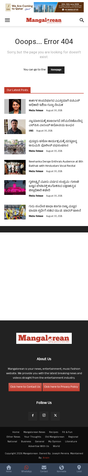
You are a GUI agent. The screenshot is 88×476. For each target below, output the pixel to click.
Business (26, 442)
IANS (31, 131)
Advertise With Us (38, 446)
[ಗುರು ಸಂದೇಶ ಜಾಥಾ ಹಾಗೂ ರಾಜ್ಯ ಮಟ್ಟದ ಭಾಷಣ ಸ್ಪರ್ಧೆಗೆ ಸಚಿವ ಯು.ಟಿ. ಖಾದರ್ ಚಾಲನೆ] (15, 212)
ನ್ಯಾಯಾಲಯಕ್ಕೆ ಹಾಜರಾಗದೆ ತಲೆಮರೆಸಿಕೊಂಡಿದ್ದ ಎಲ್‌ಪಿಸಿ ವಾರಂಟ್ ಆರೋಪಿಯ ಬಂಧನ (55, 123)
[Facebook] (32, 416)
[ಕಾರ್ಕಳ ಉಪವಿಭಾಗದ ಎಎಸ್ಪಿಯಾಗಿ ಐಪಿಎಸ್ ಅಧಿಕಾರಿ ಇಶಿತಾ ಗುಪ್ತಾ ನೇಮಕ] (15, 106)
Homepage (56, 70)
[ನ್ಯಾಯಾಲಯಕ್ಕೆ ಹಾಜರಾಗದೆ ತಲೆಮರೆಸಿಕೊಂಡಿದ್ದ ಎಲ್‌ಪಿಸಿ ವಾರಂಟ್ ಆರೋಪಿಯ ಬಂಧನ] (15, 126)
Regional (73, 437)
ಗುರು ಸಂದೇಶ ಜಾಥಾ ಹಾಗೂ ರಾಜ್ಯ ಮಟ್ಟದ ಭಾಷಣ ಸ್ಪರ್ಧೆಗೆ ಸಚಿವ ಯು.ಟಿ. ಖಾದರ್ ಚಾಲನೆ (55, 208)
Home (15, 432)
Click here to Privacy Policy (61, 387)
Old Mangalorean (54, 437)
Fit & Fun (67, 432)
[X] (55, 416)
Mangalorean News (34, 432)
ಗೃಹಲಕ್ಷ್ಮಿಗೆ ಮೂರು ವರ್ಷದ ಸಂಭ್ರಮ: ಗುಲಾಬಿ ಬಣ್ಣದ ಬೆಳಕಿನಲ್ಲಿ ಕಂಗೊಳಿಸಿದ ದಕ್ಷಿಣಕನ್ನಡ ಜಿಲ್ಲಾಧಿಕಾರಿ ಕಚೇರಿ (54, 186)
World (56, 446)
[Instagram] (44, 416)
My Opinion (54, 442)
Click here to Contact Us (25, 387)
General (39, 442)
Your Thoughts (32, 437)
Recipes (53, 432)
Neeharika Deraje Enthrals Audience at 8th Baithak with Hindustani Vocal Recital (56, 164)
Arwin (46, 458)
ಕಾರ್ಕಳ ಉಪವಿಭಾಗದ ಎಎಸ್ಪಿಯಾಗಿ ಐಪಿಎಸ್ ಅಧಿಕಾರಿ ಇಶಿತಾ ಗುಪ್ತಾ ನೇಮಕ (54, 103)
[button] (7, 20)
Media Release (36, 111)
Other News (13, 437)
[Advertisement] (44, 276)
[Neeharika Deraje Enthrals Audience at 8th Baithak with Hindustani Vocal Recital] (15, 167)
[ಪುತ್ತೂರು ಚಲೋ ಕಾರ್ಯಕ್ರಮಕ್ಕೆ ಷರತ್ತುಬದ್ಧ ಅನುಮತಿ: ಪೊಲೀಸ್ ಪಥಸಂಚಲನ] (15, 147)
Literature (71, 442)
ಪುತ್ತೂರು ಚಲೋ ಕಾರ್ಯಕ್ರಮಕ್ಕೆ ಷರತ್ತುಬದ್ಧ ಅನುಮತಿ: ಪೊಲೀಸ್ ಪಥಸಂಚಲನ (53, 143)
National (12, 442)
